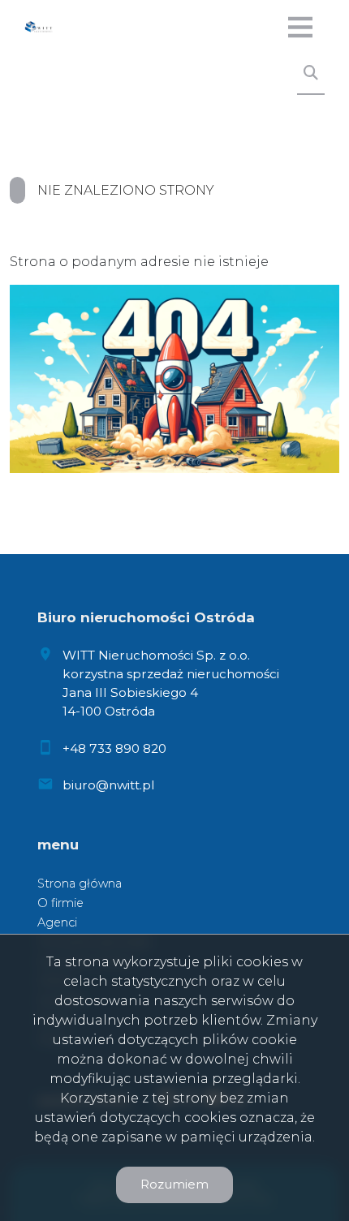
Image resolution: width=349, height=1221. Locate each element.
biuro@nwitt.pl (108, 785)
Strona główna (79, 883)
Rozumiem (174, 1184)
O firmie (60, 903)
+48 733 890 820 (114, 748)
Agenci (57, 922)
